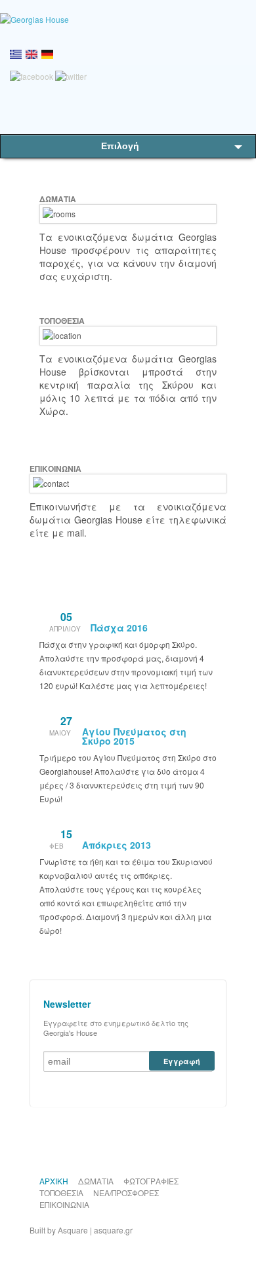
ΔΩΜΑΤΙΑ (96, 1180)
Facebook (137, 1138)
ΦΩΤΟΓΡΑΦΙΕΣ (151, 1180)
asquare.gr (113, 1229)
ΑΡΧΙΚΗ (53, 1180)
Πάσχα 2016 (119, 627)
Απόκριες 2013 (116, 844)
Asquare (73, 1229)
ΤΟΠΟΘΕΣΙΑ (61, 1192)
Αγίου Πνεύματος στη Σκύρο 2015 (134, 736)
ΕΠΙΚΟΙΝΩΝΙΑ (64, 1204)
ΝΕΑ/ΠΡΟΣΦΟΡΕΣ (126, 1192)
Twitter (116, 1138)
